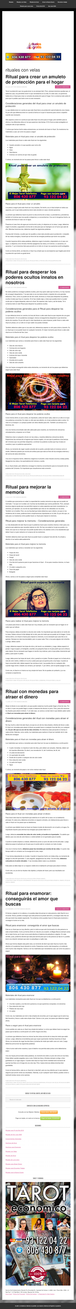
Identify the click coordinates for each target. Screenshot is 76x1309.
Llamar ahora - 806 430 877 (49, 1112)
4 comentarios (64, 497)
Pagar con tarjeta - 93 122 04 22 (50, 1118)
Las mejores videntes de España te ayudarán (49, 1306)
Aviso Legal (9, 1294)
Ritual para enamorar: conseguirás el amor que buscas (32, 898)
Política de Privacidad (19, 1294)
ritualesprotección (54, 260)
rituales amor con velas (25, 1082)
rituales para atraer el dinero (54, 880)
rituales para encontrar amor (30, 1084)
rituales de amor (64, 1082)
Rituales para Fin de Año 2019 (15, 1130)
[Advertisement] (38, 28)
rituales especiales (36, 475)
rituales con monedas (24, 880)
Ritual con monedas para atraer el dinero (32, 694)
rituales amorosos (39, 1082)
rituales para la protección (39, 260)
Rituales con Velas (20, 259)
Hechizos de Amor (11, 1143)
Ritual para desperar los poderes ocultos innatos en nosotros (34, 277)
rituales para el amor (13, 1084)
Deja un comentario (62, 87)
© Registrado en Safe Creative (46, 1294)
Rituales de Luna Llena (12, 1160)
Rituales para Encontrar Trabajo (15, 1168)
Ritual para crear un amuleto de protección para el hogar (36, 79)
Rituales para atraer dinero (36, 878)
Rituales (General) (20, 1080)
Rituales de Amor (11, 1156)
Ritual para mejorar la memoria (28, 489)
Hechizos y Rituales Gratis (38, 46)
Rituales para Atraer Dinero (14, 1164)
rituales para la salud (53, 680)
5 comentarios (64, 287)
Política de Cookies (31, 1294)
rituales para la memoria (38, 680)
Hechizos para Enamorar (13, 1147)
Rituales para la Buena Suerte (15, 1172)
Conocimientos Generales (13, 1139)
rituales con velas (23, 260)
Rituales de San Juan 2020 (22, 474)
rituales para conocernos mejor (53, 475)
